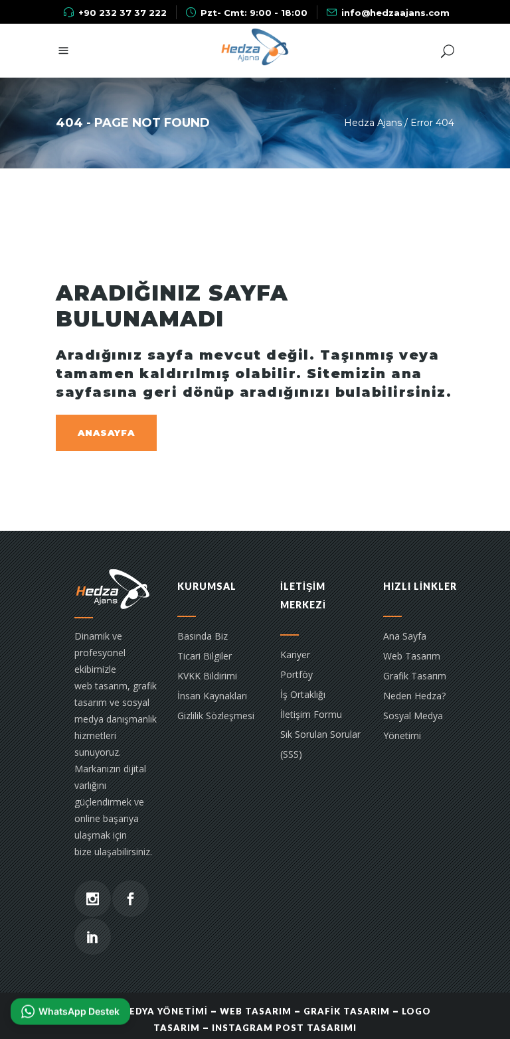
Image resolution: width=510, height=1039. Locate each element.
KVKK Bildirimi (207, 675)
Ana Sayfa (404, 636)
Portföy (296, 674)
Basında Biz (202, 636)
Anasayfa (106, 432)
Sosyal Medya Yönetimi (413, 725)
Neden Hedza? (414, 695)
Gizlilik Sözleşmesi (215, 715)
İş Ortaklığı (302, 694)
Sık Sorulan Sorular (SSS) (320, 744)
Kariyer (295, 654)
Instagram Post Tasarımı (284, 1027)
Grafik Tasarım (414, 675)
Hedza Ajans (373, 123)
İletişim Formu (311, 714)
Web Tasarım (411, 656)
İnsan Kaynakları (212, 695)
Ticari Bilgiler (204, 656)
